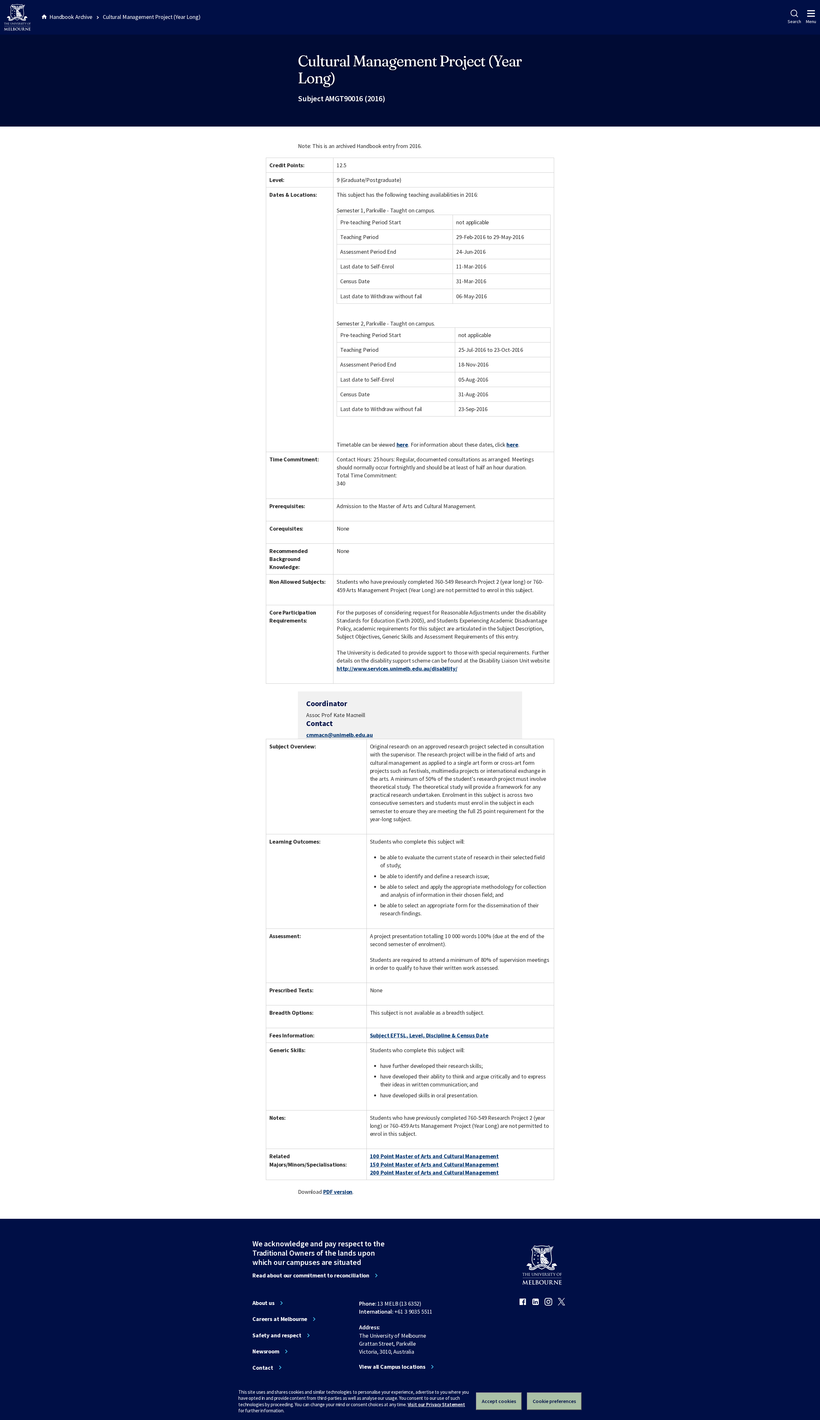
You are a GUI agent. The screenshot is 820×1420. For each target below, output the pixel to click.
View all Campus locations (392, 1366)
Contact (262, 1367)
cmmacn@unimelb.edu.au (339, 735)
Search (794, 21)
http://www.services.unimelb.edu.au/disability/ (397, 668)
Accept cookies (499, 1401)
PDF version (338, 1191)
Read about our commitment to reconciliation (310, 1275)
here (402, 444)
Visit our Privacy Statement (436, 1404)
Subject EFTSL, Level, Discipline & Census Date (429, 1035)
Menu (811, 21)
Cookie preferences (554, 1401)
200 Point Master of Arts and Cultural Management (434, 1172)
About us (263, 1303)
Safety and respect (276, 1335)
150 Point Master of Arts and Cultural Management (434, 1164)
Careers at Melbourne (279, 1319)
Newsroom (265, 1351)
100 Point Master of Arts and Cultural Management (434, 1156)
